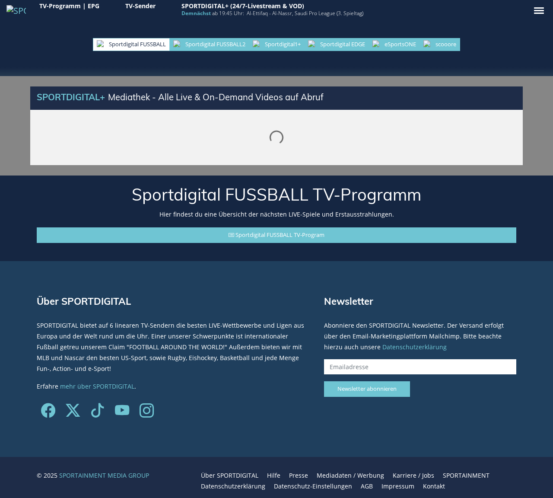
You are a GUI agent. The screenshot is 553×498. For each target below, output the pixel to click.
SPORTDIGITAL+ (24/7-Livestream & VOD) (242, 6)
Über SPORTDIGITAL (229, 475)
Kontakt (434, 486)
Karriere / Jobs (413, 475)
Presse (298, 475)
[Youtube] (122, 413)
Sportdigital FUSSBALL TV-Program (279, 235)
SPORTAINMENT (466, 475)
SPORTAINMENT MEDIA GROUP (104, 475)
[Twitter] (72, 413)
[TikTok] (97, 413)
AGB (367, 486)
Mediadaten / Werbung (350, 475)
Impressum (397, 486)
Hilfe (273, 475)
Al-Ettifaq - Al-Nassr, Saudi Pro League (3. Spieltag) (305, 13)
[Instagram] (146, 413)
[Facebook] (48, 413)
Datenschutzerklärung (414, 347)
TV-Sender (140, 6)
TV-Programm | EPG (69, 6)
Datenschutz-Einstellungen (313, 486)
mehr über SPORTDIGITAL (97, 386)
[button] (539, 10)
